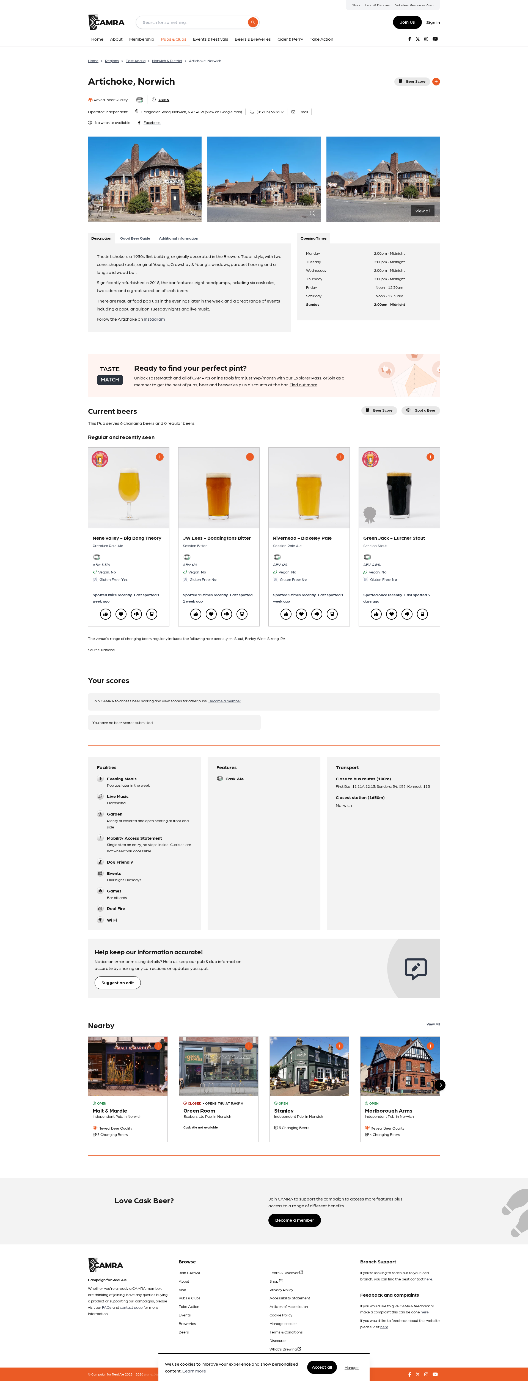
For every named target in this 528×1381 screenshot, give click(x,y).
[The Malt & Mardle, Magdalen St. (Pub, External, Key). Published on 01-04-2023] (127, 1089)
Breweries (187, 1323)
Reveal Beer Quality (110, 99)
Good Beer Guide (135, 238)
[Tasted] (151, 614)
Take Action (189, 1306)
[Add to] (436, 81)
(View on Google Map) (223, 111)
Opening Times (314, 238)
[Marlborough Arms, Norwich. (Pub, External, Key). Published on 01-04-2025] (400, 1089)
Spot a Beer (425, 410)
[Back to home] (106, 22)
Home (93, 60)
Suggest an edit (117, 982)
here (428, 1279)
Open (164, 99)
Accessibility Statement (290, 1298)
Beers (184, 1332)
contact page (131, 1307)
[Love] (121, 614)
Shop (356, 5)
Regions (112, 60)
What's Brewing (284, 1349)
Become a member (224, 700)
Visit (182, 1289)
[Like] (105, 614)
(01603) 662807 (270, 111)
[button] (440, 1085)
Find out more (303, 384)
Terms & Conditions (286, 1332)
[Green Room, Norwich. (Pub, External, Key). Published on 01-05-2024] (218, 1089)
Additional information (178, 238)
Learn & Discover (377, 5)
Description (101, 238)
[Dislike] (136, 614)
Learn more (194, 1371)
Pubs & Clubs (189, 1298)
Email (303, 111)
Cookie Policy (281, 1315)
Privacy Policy (281, 1289)
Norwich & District (167, 60)
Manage (352, 1367)
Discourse (278, 1340)
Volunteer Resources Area (414, 5)
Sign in (433, 22)
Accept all (322, 1367)
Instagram (154, 318)
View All (433, 1024)
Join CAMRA (189, 1272)
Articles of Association (289, 1306)
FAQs (107, 1307)
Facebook (152, 122)
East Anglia (135, 60)
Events (185, 1315)
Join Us (407, 21)
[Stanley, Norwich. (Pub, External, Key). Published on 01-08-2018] (309, 1089)
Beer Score (415, 81)
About (184, 1281)
